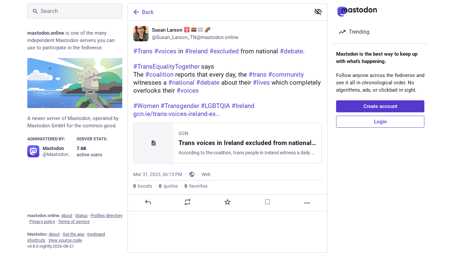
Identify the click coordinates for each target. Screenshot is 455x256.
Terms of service (74, 221)
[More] (307, 203)
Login (380, 122)
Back (148, 12)
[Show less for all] (318, 12)
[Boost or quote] (188, 202)
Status (81, 215)
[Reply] (148, 202)
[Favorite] (227, 202)
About (66, 215)
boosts (142, 186)
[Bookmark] (267, 202)
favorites (196, 186)
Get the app (73, 234)
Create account (380, 106)
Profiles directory (106, 215)
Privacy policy (42, 221)
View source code (65, 240)
